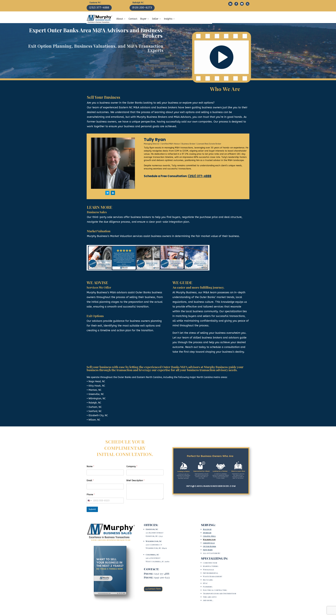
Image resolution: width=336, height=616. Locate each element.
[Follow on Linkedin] (230, 4)
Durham (207, 532)
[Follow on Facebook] (236, 4)
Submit (92, 509)
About (119, 18)
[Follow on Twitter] (247, 4)
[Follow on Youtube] (242, 4)
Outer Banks (209, 546)
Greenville (209, 543)
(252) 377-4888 (99, 7)
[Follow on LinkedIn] (113, 193)
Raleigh (207, 529)
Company (131, 466)
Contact (132, 18)
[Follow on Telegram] (107, 193)
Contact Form (154, 589)
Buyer (143, 18)
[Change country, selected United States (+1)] (89, 500)
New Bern (207, 550)
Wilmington (209, 539)
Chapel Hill (209, 536)
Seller (155, 18)
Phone (91, 494)
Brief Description (135, 480)
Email (90, 480)
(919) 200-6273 (142, 7)
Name (90, 466)
